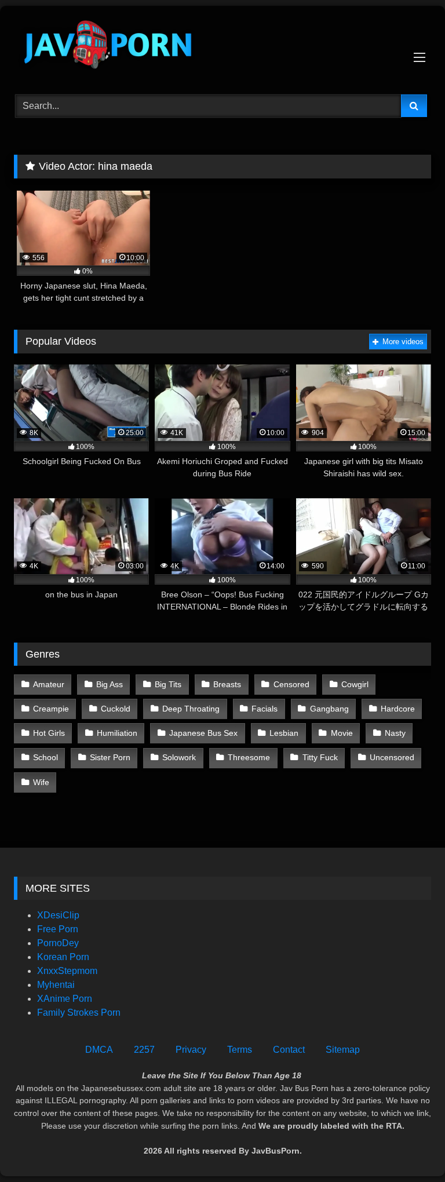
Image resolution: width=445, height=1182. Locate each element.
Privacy (191, 1050)
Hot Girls (49, 733)
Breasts (227, 684)
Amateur (48, 684)
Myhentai (56, 985)
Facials (264, 708)
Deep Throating (191, 708)
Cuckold (115, 708)
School (45, 757)
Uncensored (392, 757)
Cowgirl (355, 684)
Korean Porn (63, 957)
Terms (239, 1050)
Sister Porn (110, 757)
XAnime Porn (64, 999)
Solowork (179, 757)
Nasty (395, 733)
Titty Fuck (320, 757)
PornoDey (58, 943)
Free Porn (57, 929)
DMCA (99, 1050)
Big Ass (109, 684)
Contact (289, 1050)
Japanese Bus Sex (203, 733)
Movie (342, 733)
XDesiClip (58, 915)
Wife (41, 782)
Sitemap (343, 1050)
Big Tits (168, 684)
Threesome (249, 757)
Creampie (51, 708)
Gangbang (329, 708)
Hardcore (398, 708)
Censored (291, 684)
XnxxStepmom (67, 971)
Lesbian (283, 733)
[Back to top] (409, 1147)
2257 (144, 1050)
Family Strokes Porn (79, 1012)
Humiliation (117, 733)
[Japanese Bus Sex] (222, 46)
